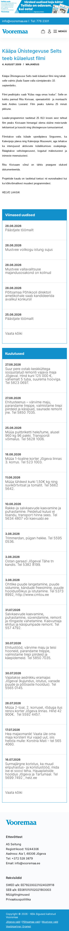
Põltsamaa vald (31, 921)
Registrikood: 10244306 (22, 849)
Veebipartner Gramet (18, 926)
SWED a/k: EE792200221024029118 (30, 885)
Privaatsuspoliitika (18, 899)
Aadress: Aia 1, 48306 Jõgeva (26, 853)
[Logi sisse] (49, 31)
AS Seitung (13, 844)
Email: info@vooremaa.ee (23, 863)
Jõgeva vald (13, 921)
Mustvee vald (50, 921)
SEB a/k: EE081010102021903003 (28, 890)
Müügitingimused (18, 894)
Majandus (32, 64)
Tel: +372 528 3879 (19, 858)
